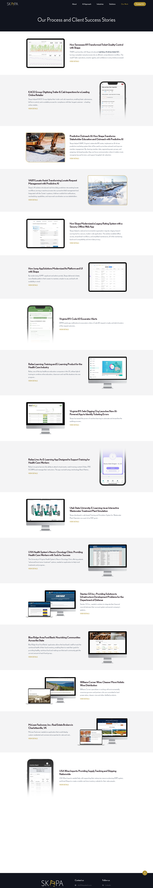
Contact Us (140, 4)
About (74, 4)
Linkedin (108, 885)
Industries (100, 4)
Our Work (124, 4)
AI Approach (86, 4)
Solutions (112, 4)
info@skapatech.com (85, 885)
